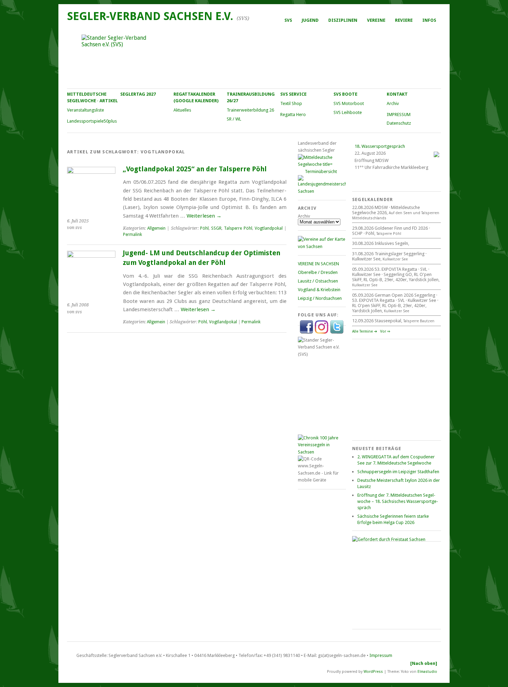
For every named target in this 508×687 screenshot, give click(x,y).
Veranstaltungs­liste (85, 110)
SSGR (216, 228)
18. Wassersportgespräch (380, 146)
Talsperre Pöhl (238, 228)
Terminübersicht (321, 171)
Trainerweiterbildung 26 (250, 110)
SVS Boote (345, 94)
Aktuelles (182, 110)
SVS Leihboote (347, 112)
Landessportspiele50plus (92, 121)
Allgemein (156, 228)
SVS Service (293, 94)
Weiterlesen (204, 216)
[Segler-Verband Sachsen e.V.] (253, 57)
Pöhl (204, 228)
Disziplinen (342, 20)
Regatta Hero (293, 114)
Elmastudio (427, 671)
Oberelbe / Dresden (318, 272)
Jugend (310, 20)
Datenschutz (399, 123)
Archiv (393, 103)
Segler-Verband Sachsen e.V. (150, 16)
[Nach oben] (423, 663)
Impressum (380, 655)
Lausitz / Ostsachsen (318, 281)
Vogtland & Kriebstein (319, 289)
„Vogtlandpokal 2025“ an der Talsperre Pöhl (195, 169)
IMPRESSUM (399, 114)
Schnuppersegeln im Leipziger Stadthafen (398, 471)
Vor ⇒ (385, 331)
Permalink (132, 234)
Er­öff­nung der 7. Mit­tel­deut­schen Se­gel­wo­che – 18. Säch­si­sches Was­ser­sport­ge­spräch (397, 501)
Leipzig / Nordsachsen (320, 298)
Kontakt (397, 94)
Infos (429, 20)
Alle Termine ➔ (364, 331)
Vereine (376, 20)
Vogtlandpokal (269, 228)
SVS (288, 20)
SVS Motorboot (348, 103)
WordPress (373, 671)
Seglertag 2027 (138, 94)
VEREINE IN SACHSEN (318, 263)
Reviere (404, 20)
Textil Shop (291, 103)
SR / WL (234, 119)
